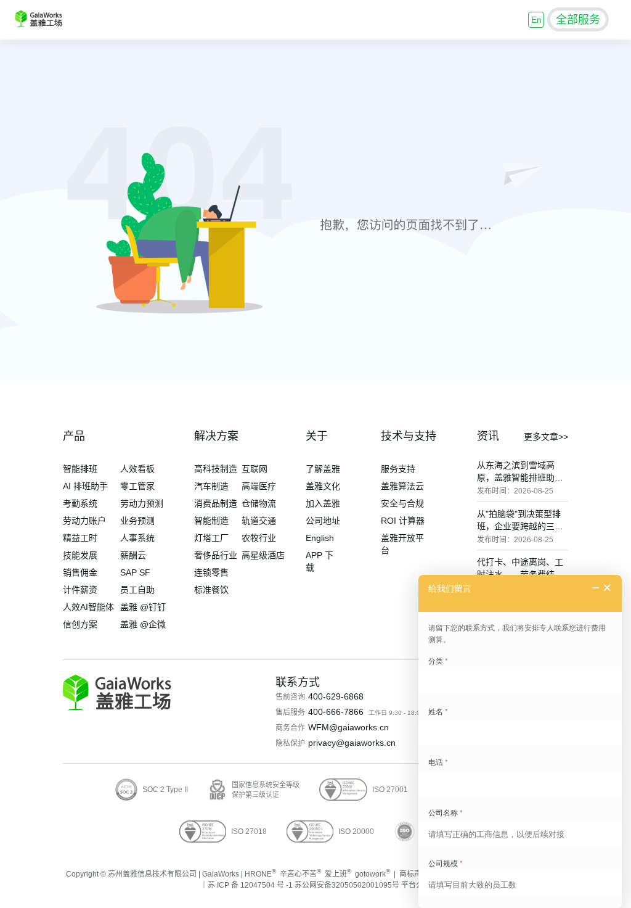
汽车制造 (211, 486)
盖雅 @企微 (143, 624)
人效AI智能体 (88, 607)
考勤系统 (80, 503)
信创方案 (80, 624)
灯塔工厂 (211, 538)
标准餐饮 (211, 590)
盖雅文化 (323, 486)
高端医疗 (259, 486)
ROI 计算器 (403, 521)
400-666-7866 (336, 712)
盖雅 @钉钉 (143, 607)
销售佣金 (80, 572)
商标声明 (414, 874)
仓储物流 (259, 503)
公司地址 (323, 521)
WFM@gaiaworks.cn (348, 727)
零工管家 (137, 486)
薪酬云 (133, 555)
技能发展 (80, 555)
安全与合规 (402, 503)
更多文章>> (546, 437)
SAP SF (135, 572)
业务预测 (137, 521)
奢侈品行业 (215, 555)
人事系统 (137, 538)
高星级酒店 (263, 555)
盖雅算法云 (402, 486)
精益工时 (80, 538)
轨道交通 (259, 521)
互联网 (254, 469)
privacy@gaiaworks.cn (352, 743)
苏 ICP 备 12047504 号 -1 (250, 885)
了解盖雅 (323, 469)
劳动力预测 (141, 503)
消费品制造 (215, 503)
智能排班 (80, 469)
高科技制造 (215, 469)
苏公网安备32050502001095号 (347, 885)
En (536, 19)
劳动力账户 (84, 521)
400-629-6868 (336, 696)
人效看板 (137, 469)
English (320, 538)
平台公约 (416, 885)
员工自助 (137, 590)
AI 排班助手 (85, 486)
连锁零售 (211, 572)
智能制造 (211, 521)
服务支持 (398, 469)
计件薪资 (80, 590)
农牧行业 (259, 538)
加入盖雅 (323, 503)
